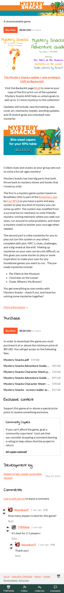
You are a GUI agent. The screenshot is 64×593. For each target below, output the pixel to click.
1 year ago (36, 509)
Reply (11, 521)
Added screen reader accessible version (23, 475)
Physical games (10, 580)
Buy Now (11, 29)
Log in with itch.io (14, 498)
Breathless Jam (48, 196)
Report (38, 576)
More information (14, 307)
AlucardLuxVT (21, 509)
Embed (47, 576)
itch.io (6, 576)
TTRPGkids (24, 527)
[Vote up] (4, 510)
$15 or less (24, 580)
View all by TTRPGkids (22, 576)
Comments (55, 590)
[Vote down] (4, 514)
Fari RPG (12, 201)
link (37, 88)
